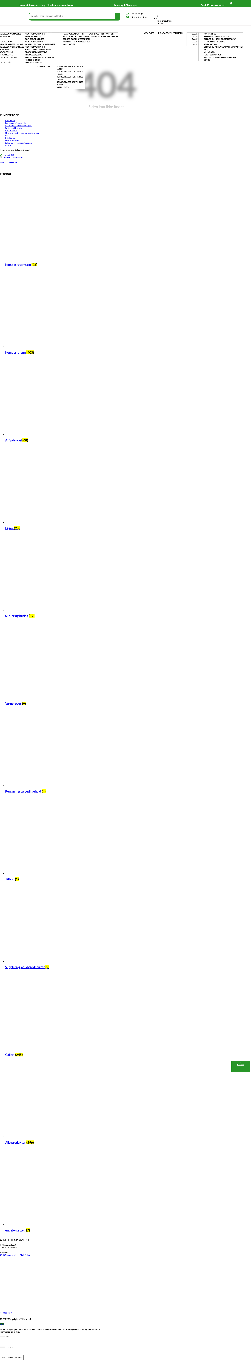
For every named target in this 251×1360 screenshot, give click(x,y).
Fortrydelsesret (212, 55)
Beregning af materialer (216, 36)
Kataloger (148, 33)
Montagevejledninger (170, 33)
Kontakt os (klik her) (9, 162)
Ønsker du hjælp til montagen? (220, 39)
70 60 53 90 (137, 14)
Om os (207, 60)
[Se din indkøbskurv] (158, 18)
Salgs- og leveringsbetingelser (220, 57)
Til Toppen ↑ (6, 1312)
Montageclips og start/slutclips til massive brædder (90, 36)
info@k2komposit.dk (13, 157)
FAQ (205, 49)
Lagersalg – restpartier (101, 34)
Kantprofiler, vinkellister (76, 42)
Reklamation (210, 44)
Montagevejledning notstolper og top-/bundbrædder (35, 36)
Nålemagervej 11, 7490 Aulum (16, 1255)
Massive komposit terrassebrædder (81, 34)
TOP (2, 1324)
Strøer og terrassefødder (76, 39)
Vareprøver (63, 87)
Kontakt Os (240, 1065)
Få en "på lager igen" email (12, 1357)
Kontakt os (210, 34)
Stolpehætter (42, 66)
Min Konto (209, 52)
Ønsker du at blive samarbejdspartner (223, 47)
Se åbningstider (139, 17)
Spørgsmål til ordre (214, 42)
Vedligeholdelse (33, 62)
